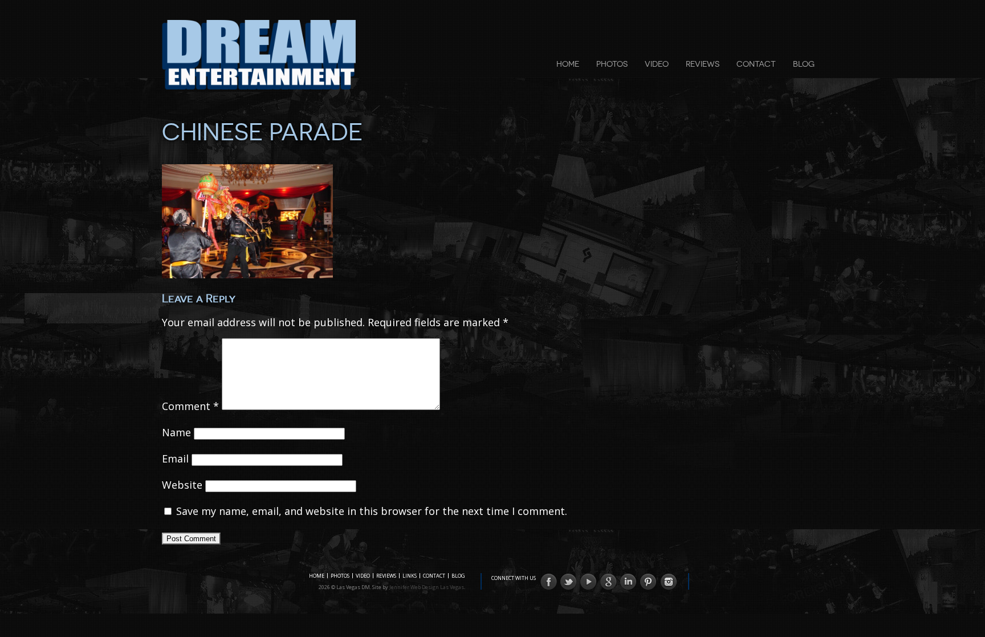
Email (175, 458)
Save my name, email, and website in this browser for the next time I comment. (371, 511)
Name (176, 432)
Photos (612, 63)
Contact (756, 63)
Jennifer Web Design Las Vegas (426, 587)
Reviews (702, 63)
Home (567, 63)
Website (182, 485)
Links (409, 575)
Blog (804, 63)
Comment (190, 406)
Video (657, 63)
